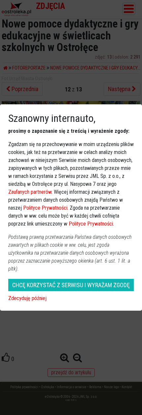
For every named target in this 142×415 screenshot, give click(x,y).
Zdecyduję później (27, 298)
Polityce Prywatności (45, 208)
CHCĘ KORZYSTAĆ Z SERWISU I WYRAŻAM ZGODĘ (71, 285)
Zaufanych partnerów (30, 192)
